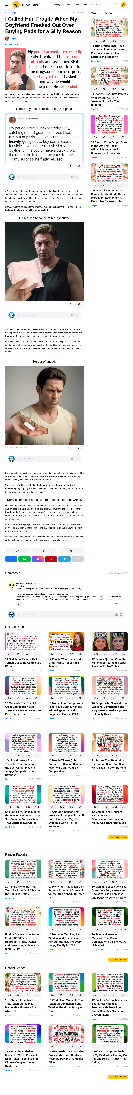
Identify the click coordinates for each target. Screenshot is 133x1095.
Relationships (10, 12)
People (94, 157)
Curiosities (95, 61)
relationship (36, 98)
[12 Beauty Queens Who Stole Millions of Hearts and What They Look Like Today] (110, 642)
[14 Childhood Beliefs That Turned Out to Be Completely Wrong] (23, 642)
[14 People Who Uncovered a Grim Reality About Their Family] (66, 642)
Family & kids (96, 109)
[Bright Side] (25, 4)
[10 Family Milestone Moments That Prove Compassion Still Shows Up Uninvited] (110, 917)
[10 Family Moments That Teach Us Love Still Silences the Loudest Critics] (23, 869)
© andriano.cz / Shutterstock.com (16, 448)
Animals (8, 1070)
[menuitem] (56, 4)
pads (64, 540)
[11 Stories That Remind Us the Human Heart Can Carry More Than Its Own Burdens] (110, 743)
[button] (17, 550)
